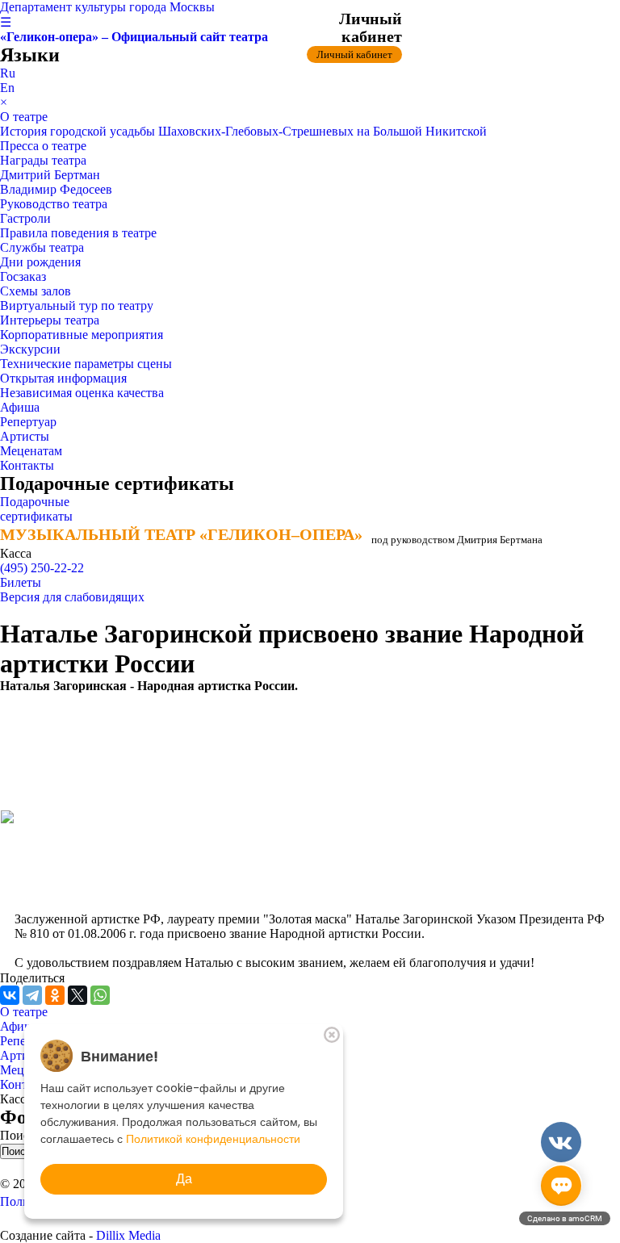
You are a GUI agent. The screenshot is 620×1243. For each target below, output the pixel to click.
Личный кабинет (354, 54)
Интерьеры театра (49, 320)
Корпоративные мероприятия (81, 334)
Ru (7, 73)
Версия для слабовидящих (72, 597)
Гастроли (25, 218)
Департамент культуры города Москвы (107, 7)
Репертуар (28, 422)
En (7, 87)
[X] (77, 995)
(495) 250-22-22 (42, 568)
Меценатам (31, 451)
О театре (24, 116)
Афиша (20, 407)
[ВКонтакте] (9, 995)
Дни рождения (40, 262)
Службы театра (42, 247)
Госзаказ (23, 276)
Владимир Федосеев (56, 189)
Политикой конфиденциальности (213, 1139)
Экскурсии (30, 349)
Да (184, 1179)
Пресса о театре (43, 146)
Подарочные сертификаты (36, 509)
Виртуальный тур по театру (76, 305)
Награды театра (43, 160)
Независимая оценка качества (82, 393)
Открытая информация (63, 378)
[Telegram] (32, 995)
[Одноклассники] (55, 995)
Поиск (19, 1135)
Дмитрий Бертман (50, 175)
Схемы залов (35, 291)
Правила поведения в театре (78, 233)
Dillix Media (128, 1235)
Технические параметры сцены (86, 363)
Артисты (24, 436)
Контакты (27, 465)
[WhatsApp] (100, 995)
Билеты (20, 582)
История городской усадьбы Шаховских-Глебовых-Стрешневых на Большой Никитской (243, 131)
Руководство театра (53, 204)
